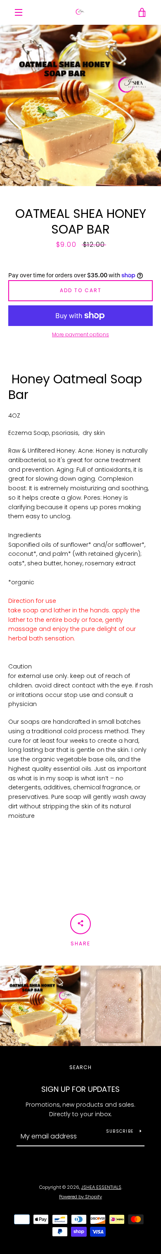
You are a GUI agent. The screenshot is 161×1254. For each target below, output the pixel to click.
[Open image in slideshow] (80, 105)
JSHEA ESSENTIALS (101, 1187)
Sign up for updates (80, 1089)
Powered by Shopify (80, 1196)
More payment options (80, 334)
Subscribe (119, 1131)
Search (80, 1067)
